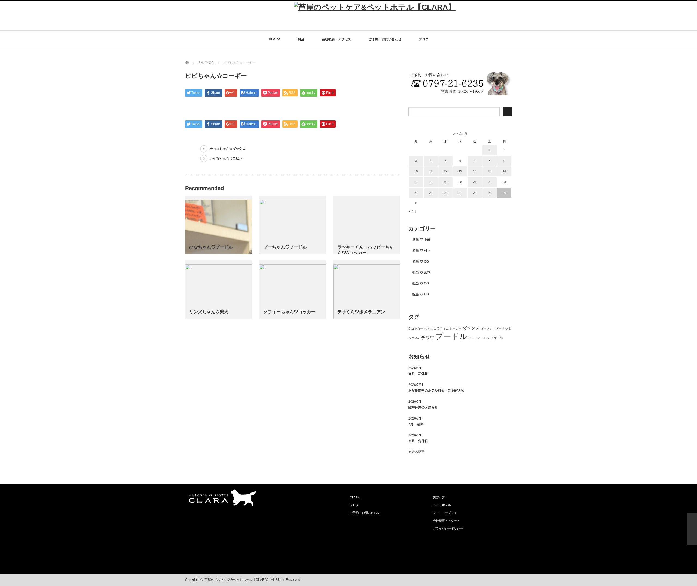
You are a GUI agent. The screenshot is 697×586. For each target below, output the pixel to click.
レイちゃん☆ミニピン (226, 158)
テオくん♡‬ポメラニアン (361, 311)
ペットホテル (442, 505)
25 (430, 192)
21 (474, 182)
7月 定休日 (417, 424)
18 (430, 182)
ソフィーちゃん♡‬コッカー (289, 311)
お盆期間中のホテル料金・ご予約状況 (436, 390)
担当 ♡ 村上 (421, 251)
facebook (508, 580)
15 (489, 171)
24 (416, 192)
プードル (451, 336)
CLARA (274, 39)
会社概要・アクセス (336, 39)
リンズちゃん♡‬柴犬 (208, 311)
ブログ (424, 39)
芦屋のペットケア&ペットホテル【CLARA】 (237, 580)
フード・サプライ (445, 512)
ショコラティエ (438, 328)
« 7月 (412, 211)
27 (460, 192)
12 (445, 171)
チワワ (427, 337)
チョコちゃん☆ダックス (228, 149)
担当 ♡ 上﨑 (421, 240)
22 (489, 182)
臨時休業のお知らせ (423, 407)
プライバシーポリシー (448, 528)
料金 (301, 39)
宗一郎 (498, 338)
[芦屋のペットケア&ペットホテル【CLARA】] (375, 7)
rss (491, 580)
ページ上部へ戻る (692, 529)
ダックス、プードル (494, 328)
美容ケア (439, 497)
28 (474, 192)
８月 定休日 (418, 374)
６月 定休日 (418, 441)
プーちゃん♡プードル (285, 247)
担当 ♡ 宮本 (421, 272)
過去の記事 (416, 452)
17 (416, 182)
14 (474, 171)
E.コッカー (415, 328)
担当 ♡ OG (205, 63)
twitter (500, 580)
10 (416, 171)
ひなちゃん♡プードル (211, 247)
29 (489, 192)
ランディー (475, 338)
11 (430, 171)
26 (445, 192)
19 (445, 182)
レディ (488, 338)
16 (504, 171)
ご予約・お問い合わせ (385, 39)
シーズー (455, 328)
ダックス (471, 328)
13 (460, 171)
